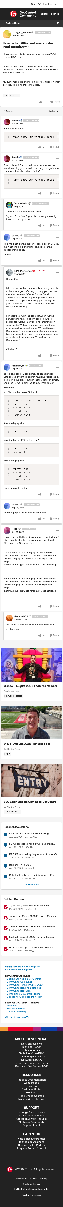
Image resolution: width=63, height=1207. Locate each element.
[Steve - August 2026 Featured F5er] (31, 722)
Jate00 (15, 235)
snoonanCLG (31, 837)
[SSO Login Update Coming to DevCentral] (31, 780)
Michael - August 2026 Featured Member (30, 686)
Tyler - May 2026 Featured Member (29, 905)
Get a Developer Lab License (31, 1063)
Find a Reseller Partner (31, 1138)
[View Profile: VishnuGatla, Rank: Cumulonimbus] (9, 205)
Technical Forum (13, 23)
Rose (14, 529)
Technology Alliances (31, 1142)
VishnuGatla (20, 203)
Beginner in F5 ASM (20, 864)
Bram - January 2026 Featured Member (31, 947)
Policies (33, 1178)
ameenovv (30, 878)
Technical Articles (31, 1050)
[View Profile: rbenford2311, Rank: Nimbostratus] (9, 618)
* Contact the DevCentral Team (22, 993)
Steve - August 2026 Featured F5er (27, 744)
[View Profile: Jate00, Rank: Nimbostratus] (7, 237)
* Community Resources (18, 990)
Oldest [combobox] (54, 111)
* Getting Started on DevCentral (23, 978)
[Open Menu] (58, 23)
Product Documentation (31, 1079)
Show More (33, 884)
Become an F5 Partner (31, 1145)
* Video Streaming (15, 1011)
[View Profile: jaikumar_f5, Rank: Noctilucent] (7, 367)
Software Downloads (31, 1122)
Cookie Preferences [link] (31, 1195)
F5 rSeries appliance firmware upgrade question (31, 843)
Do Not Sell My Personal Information (31, 1189)
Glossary (31, 1086)
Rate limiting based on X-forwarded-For (31, 875)
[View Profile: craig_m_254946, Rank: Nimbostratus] (7, 34)
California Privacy (31, 1184)
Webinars (31, 1092)
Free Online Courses (31, 1096)
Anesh (15, 120)
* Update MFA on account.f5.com (23, 996)
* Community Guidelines (18, 981)
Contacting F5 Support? (18, 969)
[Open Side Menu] (4, 13)
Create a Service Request (31, 1119)
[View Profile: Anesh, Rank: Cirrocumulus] (7, 122)
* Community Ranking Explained (23, 987)
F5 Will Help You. (23, 966)
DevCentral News (12, 691)
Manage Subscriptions (31, 1112)
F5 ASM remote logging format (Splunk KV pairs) (33, 854)
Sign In (55, 13)
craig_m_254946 (22, 32)
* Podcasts (11, 1005)
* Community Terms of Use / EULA (24, 984)
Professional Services (31, 1115)
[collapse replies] (31, 117)
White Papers (31, 1083)
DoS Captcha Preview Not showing (29, 833)
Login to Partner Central (31, 1148)
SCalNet (29, 847)
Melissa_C (31, 909)
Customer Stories (32, 1089)
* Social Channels (15, 1008)
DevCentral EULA (31, 1060)
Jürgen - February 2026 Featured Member (32, 926)
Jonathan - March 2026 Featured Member (32, 916)
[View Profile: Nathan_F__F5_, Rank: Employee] (9, 272)
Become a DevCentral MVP (31, 1066)
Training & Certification (31, 1099)
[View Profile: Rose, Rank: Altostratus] (7, 530)
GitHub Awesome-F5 (17, 1017)
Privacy (43, 1178)
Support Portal (31, 1125)
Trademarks (21, 1178)
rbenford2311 (21, 616)
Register (43, 13)
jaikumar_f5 (18, 365)
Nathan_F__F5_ (23, 271)
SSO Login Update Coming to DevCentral (30, 802)
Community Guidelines (31, 1056)
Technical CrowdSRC (31, 1053)
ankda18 (29, 868)
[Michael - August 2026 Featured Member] (31, 665)
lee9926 (29, 858)
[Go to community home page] (23, 14)
